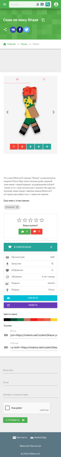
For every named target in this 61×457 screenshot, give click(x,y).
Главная (9, 44)
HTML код (14, 343)
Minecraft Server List (30, 446)
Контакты (20, 437)
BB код (13, 331)
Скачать (22, 298)
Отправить (15, 420)
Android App (38, 437)
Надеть (22, 305)
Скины (24, 44)
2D (44, 79)
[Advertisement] (30, 60)
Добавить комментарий (15, 394)
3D (17, 79)
